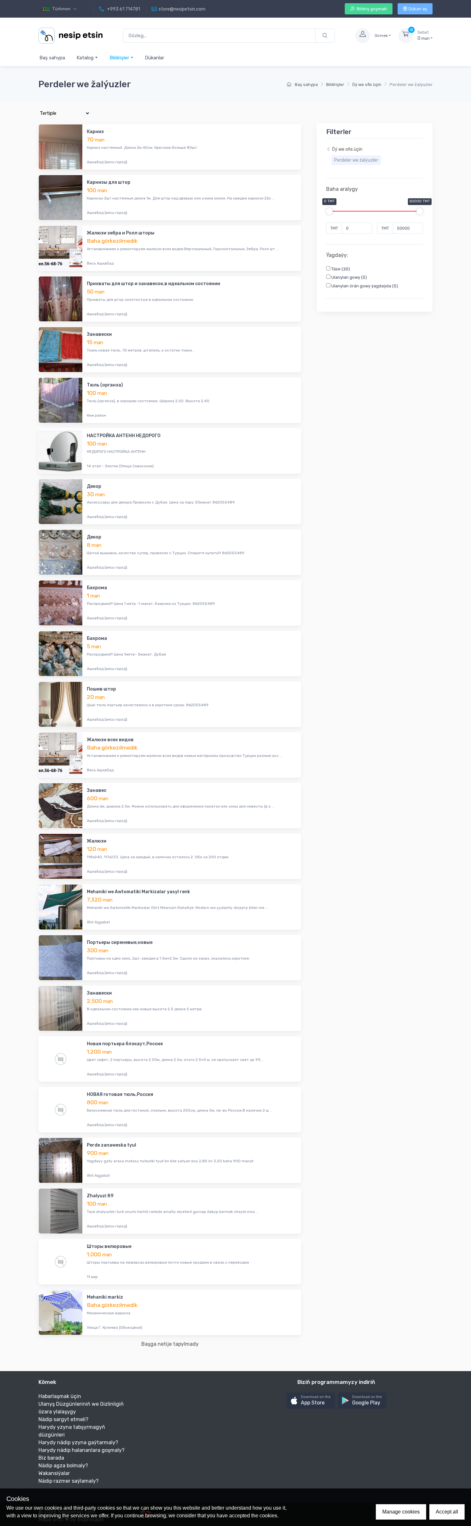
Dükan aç (418, 8)
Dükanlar (154, 58)
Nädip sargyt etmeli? (63, 1419)
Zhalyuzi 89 (100, 1196)
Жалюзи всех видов (110, 739)
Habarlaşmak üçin (59, 1396)
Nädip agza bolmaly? (63, 1465)
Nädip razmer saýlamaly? (68, 1481)
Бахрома (97, 587)
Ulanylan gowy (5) (348, 277)
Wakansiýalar (54, 1473)
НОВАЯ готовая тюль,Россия (120, 1094)
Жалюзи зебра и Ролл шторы (120, 233)
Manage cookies (401, 1511)
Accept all (447, 1511)
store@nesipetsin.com (182, 9)
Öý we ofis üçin (366, 84)
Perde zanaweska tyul (111, 1145)
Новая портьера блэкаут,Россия (125, 1044)
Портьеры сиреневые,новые (120, 942)
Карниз (95, 131)
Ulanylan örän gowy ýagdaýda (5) (364, 286)
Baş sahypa (52, 58)
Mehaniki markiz (105, 1297)
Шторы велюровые (109, 1246)
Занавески (99, 334)
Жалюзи (96, 841)
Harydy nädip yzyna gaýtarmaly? (78, 1442)
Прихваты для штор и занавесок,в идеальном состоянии (153, 283)
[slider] (329, 211)
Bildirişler (120, 58)
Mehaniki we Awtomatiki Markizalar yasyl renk (138, 891)
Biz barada (51, 1458)
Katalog (86, 58)
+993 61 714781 (123, 9)
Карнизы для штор (108, 182)
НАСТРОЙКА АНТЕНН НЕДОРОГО (124, 435)
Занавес (96, 790)
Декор (94, 486)
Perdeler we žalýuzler (356, 160)
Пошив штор (101, 689)
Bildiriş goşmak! (371, 8)
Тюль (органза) (105, 385)
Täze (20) (340, 269)
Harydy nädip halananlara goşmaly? (81, 1450)
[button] (310, 1401)
